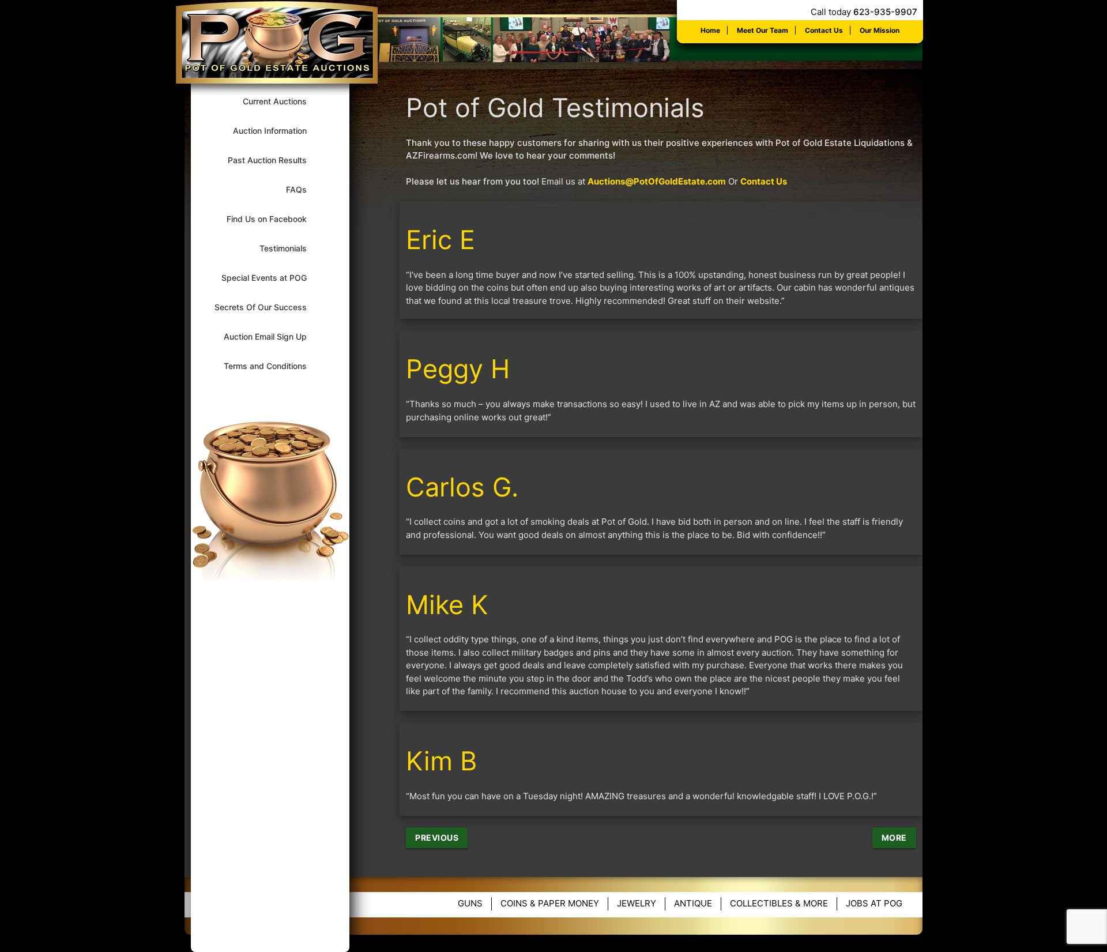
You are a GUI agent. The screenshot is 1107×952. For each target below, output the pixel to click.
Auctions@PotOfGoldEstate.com (657, 181)
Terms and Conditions (273, 366)
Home (710, 30)
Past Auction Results (275, 160)
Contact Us (824, 30)
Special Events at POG (271, 278)
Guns (470, 903)
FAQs (304, 189)
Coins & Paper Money (549, 903)
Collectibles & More (779, 903)
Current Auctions (282, 101)
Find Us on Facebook (274, 219)
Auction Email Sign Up (273, 336)
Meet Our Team (762, 30)
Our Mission (879, 30)
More (894, 837)
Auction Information (277, 131)
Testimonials (290, 248)
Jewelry (636, 903)
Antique (693, 903)
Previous (436, 837)
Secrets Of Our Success (268, 307)
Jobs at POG (874, 903)
